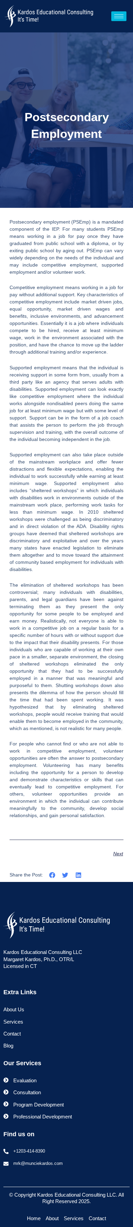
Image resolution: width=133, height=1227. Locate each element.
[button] (52, 875)
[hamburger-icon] (119, 16)
